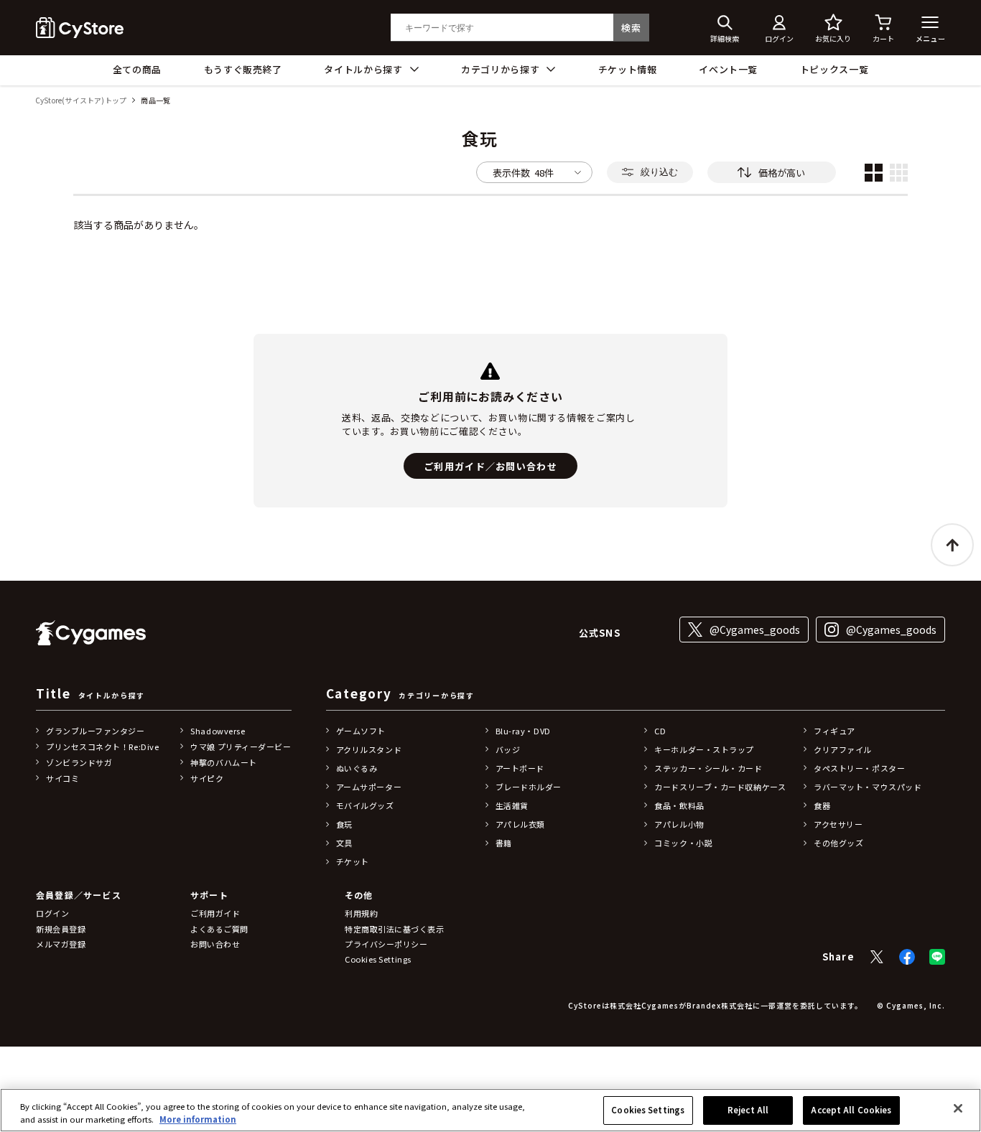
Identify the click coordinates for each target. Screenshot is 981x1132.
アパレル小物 (679, 824)
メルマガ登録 (60, 944)
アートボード (520, 768)
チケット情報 (627, 69)
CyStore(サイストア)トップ (80, 101)
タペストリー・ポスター (859, 768)
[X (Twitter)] (877, 957)
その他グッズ (838, 842)
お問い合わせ (215, 944)
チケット (352, 861)
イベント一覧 (728, 69)
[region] (490, 1110)
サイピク (206, 778)
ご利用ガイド (215, 913)
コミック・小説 (683, 842)
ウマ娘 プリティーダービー (240, 746)
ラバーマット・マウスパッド (867, 786)
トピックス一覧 (834, 69)
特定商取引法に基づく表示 (395, 929)
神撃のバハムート (223, 762)
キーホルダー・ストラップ (704, 749)
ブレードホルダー (529, 786)
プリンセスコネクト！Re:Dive (102, 746)
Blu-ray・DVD (523, 730)
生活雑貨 (512, 805)
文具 (344, 842)
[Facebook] (907, 957)
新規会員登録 (60, 929)
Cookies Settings (647, 1109)
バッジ (508, 749)
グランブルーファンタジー (95, 730)
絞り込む (659, 172)
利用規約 (361, 913)
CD (660, 730)
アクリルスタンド (368, 749)
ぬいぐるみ (357, 768)
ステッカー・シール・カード (708, 768)
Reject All (747, 1109)
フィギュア (834, 730)
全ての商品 (137, 69)
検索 (631, 27)
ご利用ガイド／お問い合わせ (490, 466)
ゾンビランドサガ (79, 762)
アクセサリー (838, 824)
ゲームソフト (361, 730)
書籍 (504, 842)
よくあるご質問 (219, 929)
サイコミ (62, 778)
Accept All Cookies (851, 1109)
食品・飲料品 (679, 805)
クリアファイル (843, 749)
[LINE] (937, 957)
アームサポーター (368, 786)
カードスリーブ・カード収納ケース (720, 786)
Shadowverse (217, 730)
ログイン (52, 913)
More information (197, 1119)
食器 (822, 805)
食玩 (344, 824)
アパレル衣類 (520, 824)
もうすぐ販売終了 (243, 69)
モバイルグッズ (365, 805)
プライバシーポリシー (386, 944)
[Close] (958, 1108)
